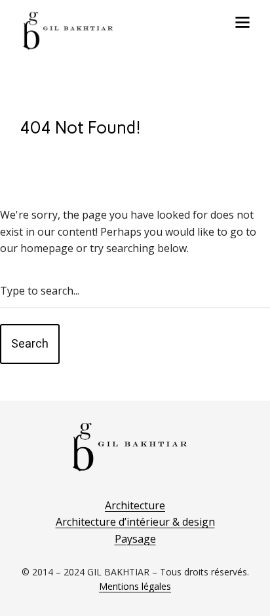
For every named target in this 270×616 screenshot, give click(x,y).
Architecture (135, 505)
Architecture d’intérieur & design (135, 522)
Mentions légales (135, 586)
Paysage (135, 539)
